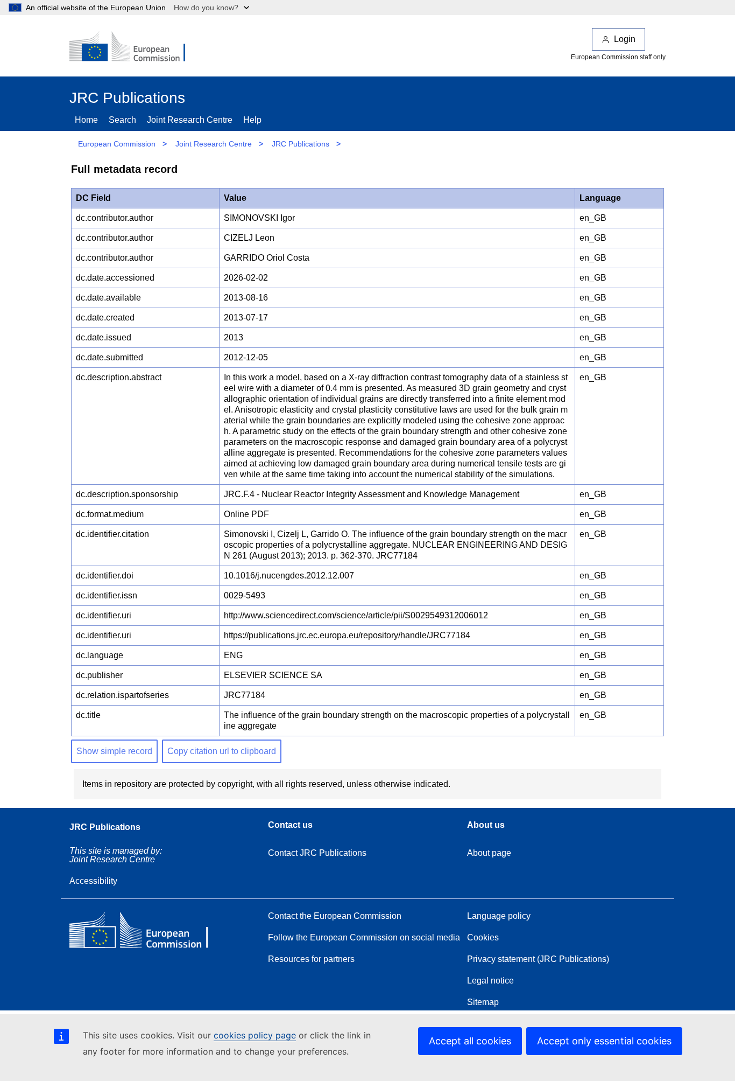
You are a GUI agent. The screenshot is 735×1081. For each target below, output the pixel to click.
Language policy (499, 915)
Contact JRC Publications (317, 852)
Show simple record (114, 751)
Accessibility (93, 880)
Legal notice (490, 980)
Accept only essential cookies (604, 1041)
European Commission (117, 144)
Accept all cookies (470, 1041)
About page (489, 852)
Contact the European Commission (334, 915)
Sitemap (483, 1002)
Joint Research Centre (189, 119)
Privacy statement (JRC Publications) (538, 959)
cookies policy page (255, 1035)
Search (122, 119)
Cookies (483, 937)
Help (252, 119)
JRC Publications (300, 144)
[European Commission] (134, 47)
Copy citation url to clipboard (221, 751)
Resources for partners (311, 959)
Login (624, 39)
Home (86, 119)
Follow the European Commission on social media (364, 937)
